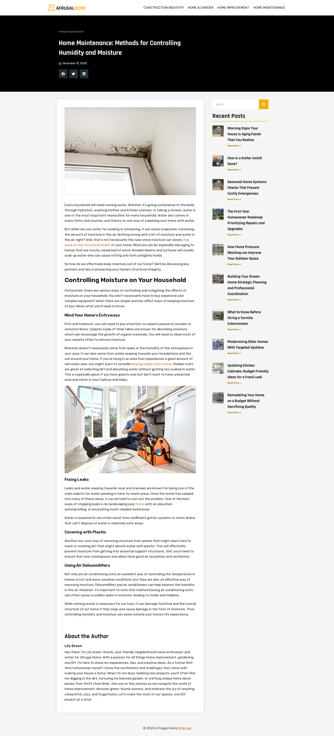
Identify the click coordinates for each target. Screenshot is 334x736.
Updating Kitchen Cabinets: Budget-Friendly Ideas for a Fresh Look (247, 371)
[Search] (263, 104)
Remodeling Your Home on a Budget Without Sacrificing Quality (245, 401)
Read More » (234, 145)
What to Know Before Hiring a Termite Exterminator (244, 318)
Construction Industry (163, 7)
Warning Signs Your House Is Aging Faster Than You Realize (244, 134)
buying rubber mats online (152, 364)
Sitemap (184, 728)
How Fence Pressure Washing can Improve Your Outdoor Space (244, 252)
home (140, 504)
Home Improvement (233, 7)
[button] (63, 73)
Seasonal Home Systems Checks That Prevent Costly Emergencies (247, 187)
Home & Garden (200, 7)
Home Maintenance (269, 7)
